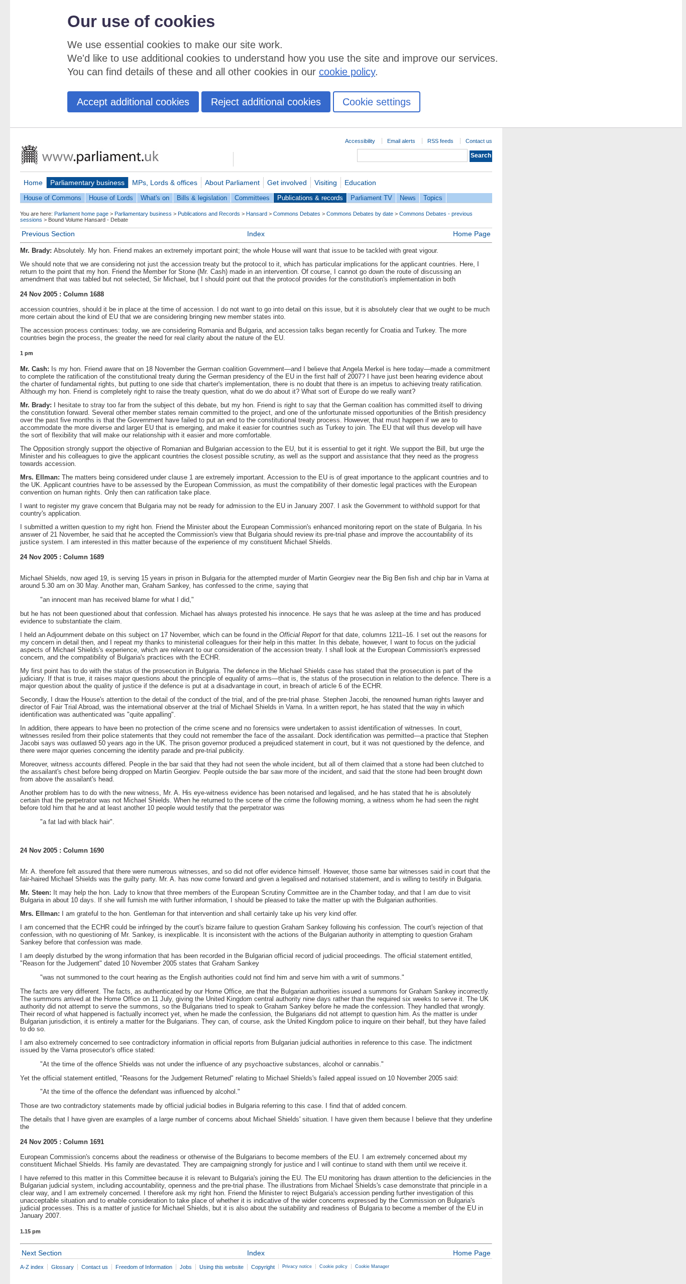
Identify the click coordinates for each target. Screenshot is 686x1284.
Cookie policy (333, 1266)
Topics (432, 198)
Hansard (256, 214)
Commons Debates (296, 214)
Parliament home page (81, 214)
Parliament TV (371, 198)
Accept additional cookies (133, 101)
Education (360, 183)
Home (33, 183)
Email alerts (401, 141)
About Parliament (232, 183)
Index (256, 234)
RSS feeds (440, 141)
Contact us (479, 141)
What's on (155, 198)
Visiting (325, 183)
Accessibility (360, 141)
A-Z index (32, 1267)
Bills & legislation (202, 198)
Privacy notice (297, 1266)
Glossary (62, 1267)
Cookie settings (376, 101)
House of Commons (52, 198)
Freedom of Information (144, 1267)
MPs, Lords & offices (164, 183)
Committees (252, 198)
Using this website (221, 1267)
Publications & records (310, 198)
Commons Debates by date (359, 214)
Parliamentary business (87, 183)
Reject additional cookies (266, 101)
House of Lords (111, 198)
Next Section (42, 1253)
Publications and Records (209, 214)
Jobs (186, 1267)
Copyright (263, 1267)
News (408, 198)
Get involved (287, 183)
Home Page (472, 234)
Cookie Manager (372, 1266)
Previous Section (48, 234)
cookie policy (347, 71)
